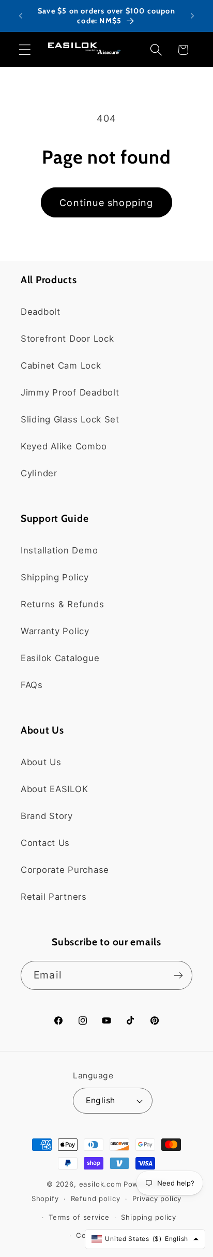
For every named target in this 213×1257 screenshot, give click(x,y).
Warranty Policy (55, 631)
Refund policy (95, 1198)
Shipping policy (148, 1217)
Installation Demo (59, 550)
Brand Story (47, 816)
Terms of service (79, 1217)
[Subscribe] (178, 975)
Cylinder (39, 473)
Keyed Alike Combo (63, 446)
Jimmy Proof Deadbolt (70, 392)
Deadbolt (40, 311)
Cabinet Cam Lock (61, 365)
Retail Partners (54, 896)
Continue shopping (106, 202)
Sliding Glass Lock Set (70, 419)
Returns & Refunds (62, 604)
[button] (25, 50)
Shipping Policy (55, 577)
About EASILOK (54, 789)
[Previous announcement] (20, 16)
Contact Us (45, 843)
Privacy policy (157, 1198)
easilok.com (100, 1184)
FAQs (32, 685)
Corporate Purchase (65, 870)
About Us (41, 762)
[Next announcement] (192, 16)
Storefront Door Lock (67, 338)
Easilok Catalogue (60, 658)
